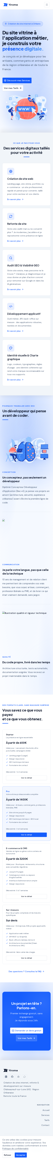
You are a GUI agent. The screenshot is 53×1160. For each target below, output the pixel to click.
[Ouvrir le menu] (46, 4)
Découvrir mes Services (18, 80)
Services (45, 1115)
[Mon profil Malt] (18, 1076)
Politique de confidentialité (15, 1148)
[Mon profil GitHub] (12, 1076)
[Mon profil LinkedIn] (6, 1076)
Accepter (20, 1155)
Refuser (7, 1155)
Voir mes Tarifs (11, 88)
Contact (45, 1125)
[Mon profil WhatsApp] (24, 1076)
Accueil (46, 1110)
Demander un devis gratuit (28, 1030)
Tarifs (46, 1120)
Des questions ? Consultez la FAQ (25, 971)
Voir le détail (26, 778)
